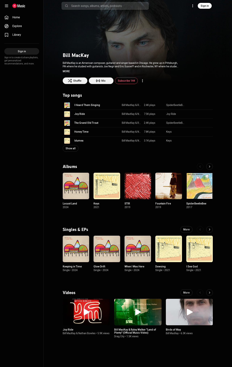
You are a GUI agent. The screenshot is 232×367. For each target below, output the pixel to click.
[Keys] (107, 186)
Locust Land (70, 203)
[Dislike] (198, 105)
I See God (192, 266)
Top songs (72, 95)
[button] (66, 71)
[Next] (209, 166)
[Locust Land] (76, 186)
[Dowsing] (168, 249)
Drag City (119, 336)
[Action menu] (142, 80)
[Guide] (6, 6)
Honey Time (81, 131)
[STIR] (138, 186)
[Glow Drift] (107, 249)
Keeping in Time (72, 266)
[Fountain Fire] (168, 186)
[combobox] (109, 5)
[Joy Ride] (86, 312)
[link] (21, 17)
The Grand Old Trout (86, 122)
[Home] (18, 6)
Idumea (78, 140)
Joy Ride (79, 113)
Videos (69, 292)
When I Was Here (134, 266)
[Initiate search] (66, 6)
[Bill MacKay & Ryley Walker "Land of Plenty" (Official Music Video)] (137, 312)
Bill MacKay (128, 105)
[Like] (191, 105)
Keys (169, 131)
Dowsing (160, 266)
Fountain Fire (163, 203)
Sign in (205, 5)
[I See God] (199, 249)
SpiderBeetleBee (176, 105)
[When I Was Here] (138, 249)
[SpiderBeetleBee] (199, 186)
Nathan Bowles (139, 113)
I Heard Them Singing (87, 105)
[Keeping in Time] (76, 249)
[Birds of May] (189, 312)
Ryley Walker (139, 105)
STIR (127, 203)
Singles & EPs (75, 229)
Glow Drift (99, 266)
